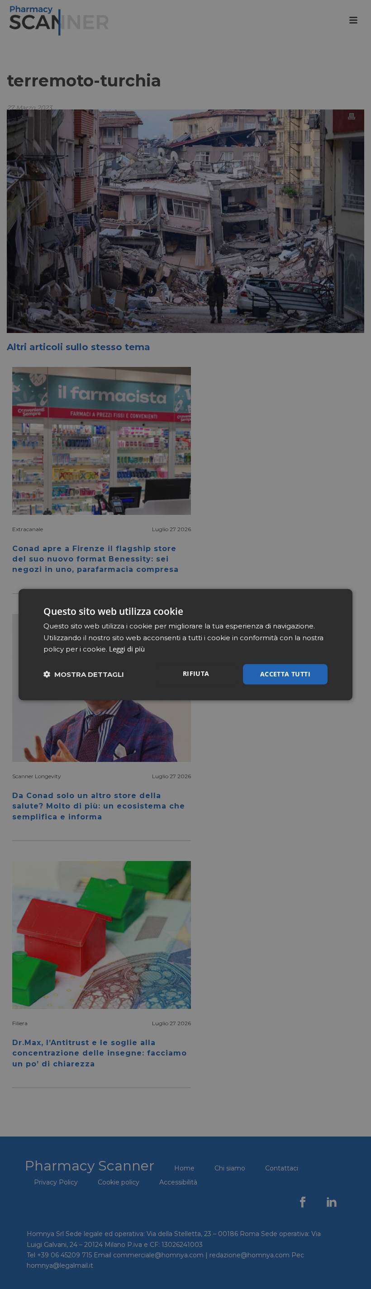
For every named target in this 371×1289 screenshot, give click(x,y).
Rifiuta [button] (196, 673)
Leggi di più (127, 648)
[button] (83, 674)
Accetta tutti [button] (285, 674)
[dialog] (185, 644)
